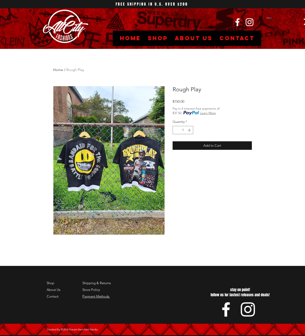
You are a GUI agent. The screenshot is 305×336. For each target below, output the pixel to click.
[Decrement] (176, 130)
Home (58, 70)
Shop (50, 283)
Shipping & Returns (96, 283)
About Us (53, 290)
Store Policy (91, 290)
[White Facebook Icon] (237, 22)
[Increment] (189, 130)
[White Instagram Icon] (249, 22)
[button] (269, 18)
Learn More (208, 113)
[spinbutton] (183, 130)
